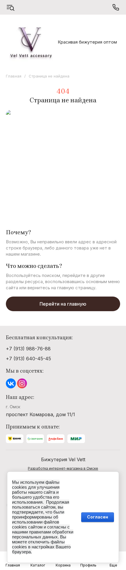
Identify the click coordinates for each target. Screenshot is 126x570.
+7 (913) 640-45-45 (28, 358)
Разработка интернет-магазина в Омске (63, 468)
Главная (13, 76)
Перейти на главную (63, 304)
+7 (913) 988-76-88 (28, 349)
